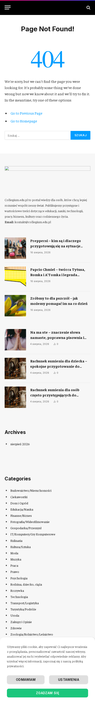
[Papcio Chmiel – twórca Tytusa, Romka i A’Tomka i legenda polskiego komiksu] (15, 277)
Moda (14, 553)
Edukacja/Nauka (21, 509)
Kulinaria (16, 540)
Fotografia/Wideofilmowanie (30, 522)
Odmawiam (26, 680)
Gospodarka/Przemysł (26, 528)
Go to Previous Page (26, 113)
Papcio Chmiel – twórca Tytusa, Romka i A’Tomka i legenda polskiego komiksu (57, 274)
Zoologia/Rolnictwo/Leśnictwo (31, 634)
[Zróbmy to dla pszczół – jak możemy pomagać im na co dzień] (15, 305)
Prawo (14, 571)
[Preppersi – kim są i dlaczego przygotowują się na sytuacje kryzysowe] (15, 248)
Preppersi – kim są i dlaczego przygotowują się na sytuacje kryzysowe (55, 245)
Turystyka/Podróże (23, 609)
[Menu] (8, 7)
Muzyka (15, 559)
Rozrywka (17, 590)
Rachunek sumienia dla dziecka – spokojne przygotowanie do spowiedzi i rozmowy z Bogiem (58, 366)
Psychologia (18, 578)
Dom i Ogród (19, 503)
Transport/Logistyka (24, 603)
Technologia (19, 597)
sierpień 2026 (20, 444)
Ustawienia (68, 680)
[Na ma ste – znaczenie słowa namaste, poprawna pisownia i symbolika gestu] (15, 339)
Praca (14, 565)
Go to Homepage (24, 120)
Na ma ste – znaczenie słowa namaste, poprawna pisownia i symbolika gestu (57, 337)
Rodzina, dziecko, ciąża (26, 584)
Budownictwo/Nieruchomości (30, 490)
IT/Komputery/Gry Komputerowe (32, 534)
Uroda (14, 615)
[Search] (88, 7)
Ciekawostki (18, 497)
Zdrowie (16, 628)
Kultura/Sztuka (20, 547)
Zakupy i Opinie (21, 622)
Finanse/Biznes (21, 515)
